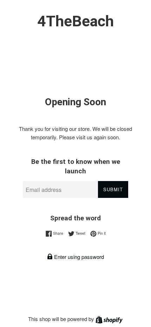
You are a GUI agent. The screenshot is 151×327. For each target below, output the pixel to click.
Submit (113, 189)
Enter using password (78, 256)
